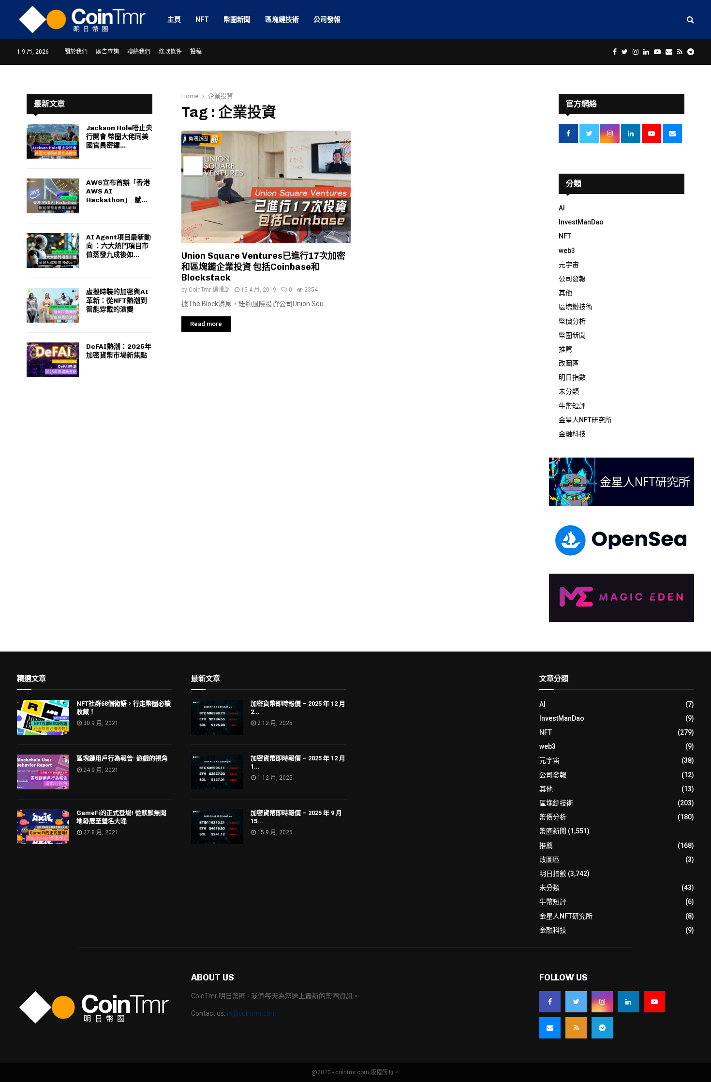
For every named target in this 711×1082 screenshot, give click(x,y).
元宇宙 (569, 264)
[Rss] (576, 1027)
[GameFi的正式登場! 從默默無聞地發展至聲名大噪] (43, 826)
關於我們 (76, 51)
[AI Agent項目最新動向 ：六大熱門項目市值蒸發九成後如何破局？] (53, 250)
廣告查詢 (107, 51)
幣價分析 (572, 321)
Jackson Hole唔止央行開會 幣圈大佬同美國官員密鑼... (119, 136)
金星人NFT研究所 (585, 420)
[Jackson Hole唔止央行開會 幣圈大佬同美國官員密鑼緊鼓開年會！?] (53, 141)
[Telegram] (602, 1027)
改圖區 (569, 363)
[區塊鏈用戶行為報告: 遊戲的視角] (43, 772)
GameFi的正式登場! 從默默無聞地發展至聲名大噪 (121, 817)
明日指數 (572, 377)
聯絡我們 (138, 51)
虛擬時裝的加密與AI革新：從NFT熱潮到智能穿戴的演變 (117, 300)
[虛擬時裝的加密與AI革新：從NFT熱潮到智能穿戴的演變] (53, 305)
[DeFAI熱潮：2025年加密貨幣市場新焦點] (53, 359)
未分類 (569, 391)
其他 (565, 292)
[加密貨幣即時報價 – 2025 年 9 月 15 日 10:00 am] (217, 826)
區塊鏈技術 (282, 19)
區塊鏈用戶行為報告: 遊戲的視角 (122, 758)
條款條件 (170, 51)
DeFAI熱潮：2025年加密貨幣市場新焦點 (118, 350)
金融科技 (572, 434)
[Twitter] (576, 1001)
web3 (567, 250)
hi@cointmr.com (252, 1013)
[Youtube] (654, 1001)
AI (562, 208)
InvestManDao (581, 222)
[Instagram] (602, 1001)
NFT (202, 19)
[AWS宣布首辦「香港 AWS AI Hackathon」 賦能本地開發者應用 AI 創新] (53, 195)
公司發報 (327, 19)
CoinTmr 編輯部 (209, 289)
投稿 (196, 51)
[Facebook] (550, 1001)
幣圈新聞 (237, 19)
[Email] (550, 1027)
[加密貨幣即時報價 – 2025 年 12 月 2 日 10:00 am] (217, 717)
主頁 (174, 19)
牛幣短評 (572, 406)
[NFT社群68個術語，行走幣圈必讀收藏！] (43, 717)
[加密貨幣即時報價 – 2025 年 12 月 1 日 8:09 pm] (217, 772)
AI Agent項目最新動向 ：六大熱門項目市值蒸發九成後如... (118, 246)
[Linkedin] (628, 1001)
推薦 (565, 349)
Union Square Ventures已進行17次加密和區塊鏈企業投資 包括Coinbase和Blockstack (263, 267)
